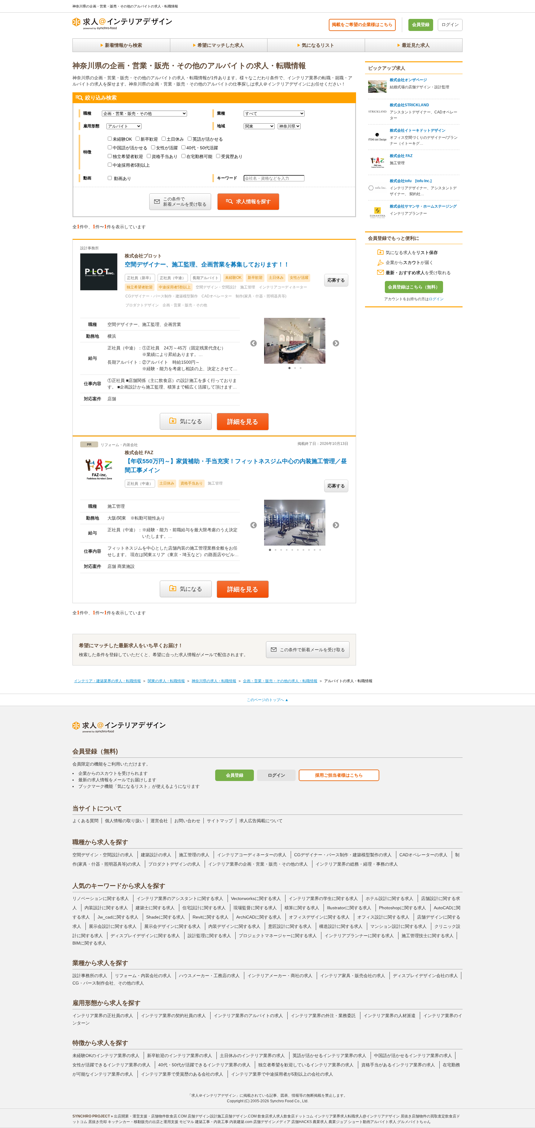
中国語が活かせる (130, 147)
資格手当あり (165, 156)
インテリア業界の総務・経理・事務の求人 (356, 864)
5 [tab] (292, 550)
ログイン (450, 24)
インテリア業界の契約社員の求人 (173, 1015)
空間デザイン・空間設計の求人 (102, 854)
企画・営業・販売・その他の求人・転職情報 (280, 681)
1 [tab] (289, 368)
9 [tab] (314, 550)
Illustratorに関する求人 (349, 907)
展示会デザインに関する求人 (172, 926)
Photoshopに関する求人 (402, 907)
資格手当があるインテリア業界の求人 (398, 1064)
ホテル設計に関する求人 (389, 898)
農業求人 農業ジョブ (330, 1122)
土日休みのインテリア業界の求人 (252, 1055)
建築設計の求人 (156, 854)
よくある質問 (85, 820)
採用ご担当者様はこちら (339, 775)
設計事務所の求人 (89, 975)
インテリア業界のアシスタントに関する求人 (180, 898)
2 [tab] (295, 368)
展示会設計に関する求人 (113, 926)
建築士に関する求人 (155, 907)
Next (336, 343)
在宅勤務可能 (199, 156)
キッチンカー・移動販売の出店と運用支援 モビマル (151, 1122)
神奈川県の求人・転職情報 (214, 681)
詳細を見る (242, 421)
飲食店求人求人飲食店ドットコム (285, 1116)
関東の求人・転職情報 (166, 681)
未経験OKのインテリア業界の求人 (105, 1055)
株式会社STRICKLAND (409, 105)
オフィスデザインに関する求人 (319, 917)
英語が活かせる (208, 139)
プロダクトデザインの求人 (174, 864)
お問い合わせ (187, 820)
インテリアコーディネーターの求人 (251, 854)
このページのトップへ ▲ (268, 700)
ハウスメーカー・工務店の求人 (209, 975)
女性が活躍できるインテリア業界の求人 (111, 1064)
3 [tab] (300, 368)
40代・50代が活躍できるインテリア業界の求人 (204, 1064)
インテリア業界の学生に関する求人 (323, 898)
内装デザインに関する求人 (234, 926)
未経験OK (122, 139)
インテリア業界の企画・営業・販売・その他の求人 (258, 864)
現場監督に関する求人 (255, 907)
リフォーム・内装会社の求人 (143, 975)
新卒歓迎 (149, 139)
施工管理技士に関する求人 (428, 935)
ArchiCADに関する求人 (258, 917)
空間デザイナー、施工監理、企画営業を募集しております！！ (207, 264)
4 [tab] (286, 550)
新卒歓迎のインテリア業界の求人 (179, 1055)
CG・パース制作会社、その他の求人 (108, 983)
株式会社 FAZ (139, 452)
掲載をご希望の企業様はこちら (362, 24)
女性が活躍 (167, 147)
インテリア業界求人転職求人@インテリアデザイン (357, 1116)
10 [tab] (320, 550)
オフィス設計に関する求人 (383, 917)
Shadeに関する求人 (165, 917)
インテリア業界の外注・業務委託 (323, 1015)
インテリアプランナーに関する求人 (359, 935)
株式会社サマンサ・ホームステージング (423, 206)
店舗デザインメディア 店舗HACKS (282, 1122)
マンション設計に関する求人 (398, 926)
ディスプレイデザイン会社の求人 (425, 975)
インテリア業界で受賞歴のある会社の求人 (182, 1074)
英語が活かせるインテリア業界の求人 (329, 1055)
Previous (253, 343)
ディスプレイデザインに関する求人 (145, 935)
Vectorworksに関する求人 (256, 898)
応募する (336, 280)
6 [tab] (297, 550)
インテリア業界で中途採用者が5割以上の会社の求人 (282, 1074)
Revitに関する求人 (210, 917)
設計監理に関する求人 (209, 935)
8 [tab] (309, 550)
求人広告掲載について (261, 820)
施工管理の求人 (194, 854)
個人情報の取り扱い (124, 820)
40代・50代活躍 (202, 147)
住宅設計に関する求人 (204, 907)
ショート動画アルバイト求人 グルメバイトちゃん (389, 1122)
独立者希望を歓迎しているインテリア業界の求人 (306, 1064)
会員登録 (420, 24)
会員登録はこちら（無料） (414, 286)
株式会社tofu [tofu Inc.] (411, 181)
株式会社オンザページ (408, 80)
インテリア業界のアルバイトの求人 (248, 1015)
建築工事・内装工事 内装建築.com (223, 1122)
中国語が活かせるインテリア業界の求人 (413, 1055)
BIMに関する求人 (89, 943)
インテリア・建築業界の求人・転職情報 (107, 681)
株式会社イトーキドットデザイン (418, 130)
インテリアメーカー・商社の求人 (279, 975)
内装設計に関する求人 (106, 907)
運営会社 (159, 820)
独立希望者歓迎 (128, 156)
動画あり (122, 178)
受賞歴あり (232, 156)
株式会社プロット (143, 255)
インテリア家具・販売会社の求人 (352, 975)
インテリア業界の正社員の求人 (102, 1015)
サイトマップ (220, 820)
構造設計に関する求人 (341, 926)
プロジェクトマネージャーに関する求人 (278, 935)
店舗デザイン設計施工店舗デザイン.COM (222, 1116)
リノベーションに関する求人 (100, 898)
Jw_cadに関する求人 (118, 917)
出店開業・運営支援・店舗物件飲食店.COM (150, 1116)
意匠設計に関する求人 (289, 926)
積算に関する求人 (302, 907)
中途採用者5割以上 (131, 165)
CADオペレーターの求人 (423, 854)
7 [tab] (303, 550)
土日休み (175, 139)
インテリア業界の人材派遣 (389, 1015)
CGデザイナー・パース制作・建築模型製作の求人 (343, 854)
